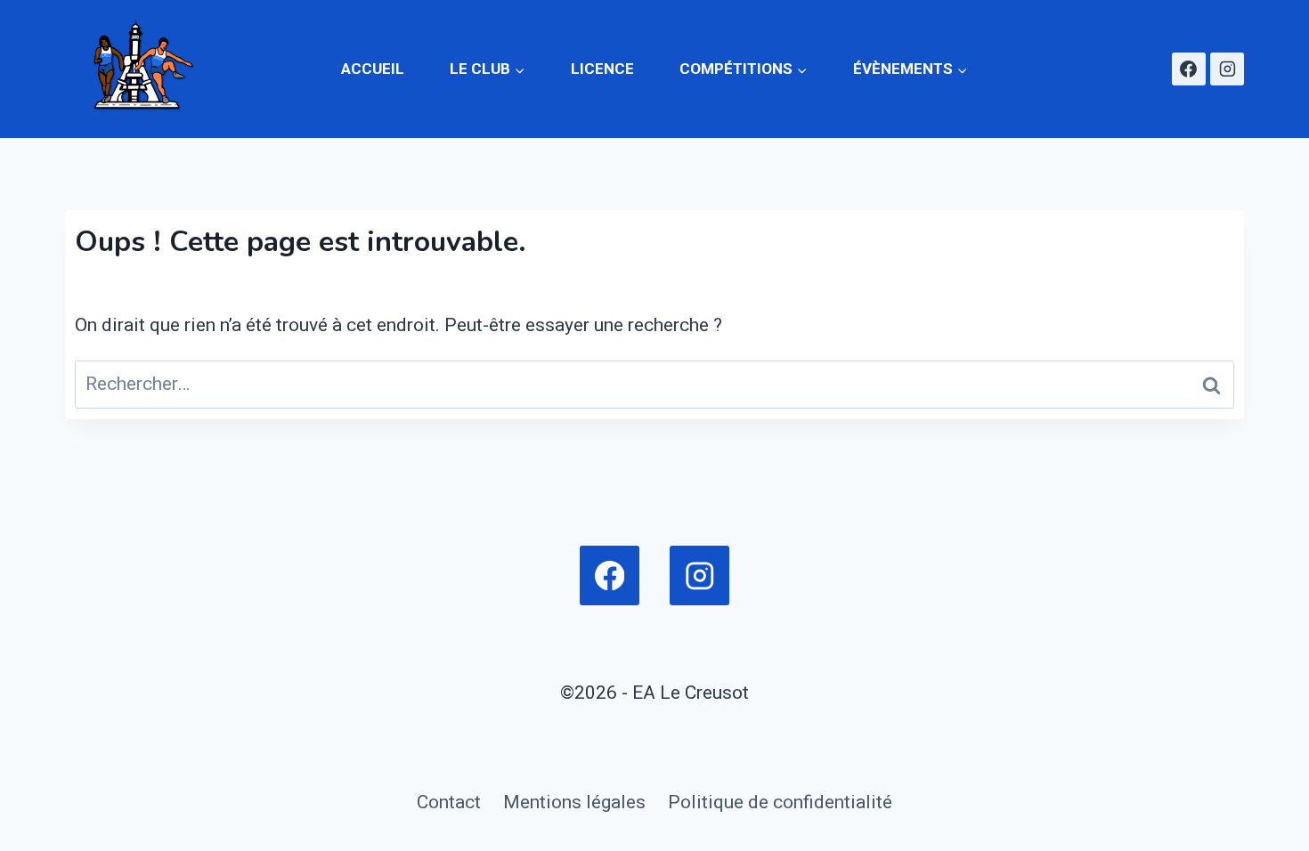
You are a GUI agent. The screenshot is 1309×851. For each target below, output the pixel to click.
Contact (449, 802)
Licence (602, 68)
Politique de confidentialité (780, 802)
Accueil (372, 68)
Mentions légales (574, 802)
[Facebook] (1189, 69)
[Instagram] (1227, 69)
